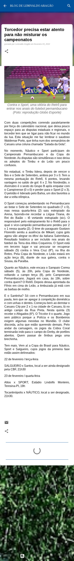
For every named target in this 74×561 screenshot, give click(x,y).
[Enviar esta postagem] (6, 423)
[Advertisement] (37, 508)
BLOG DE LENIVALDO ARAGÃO (31, 5)
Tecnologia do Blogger (39, 555)
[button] (6, 51)
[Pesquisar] (69, 5)
